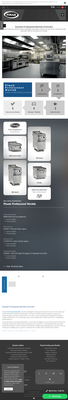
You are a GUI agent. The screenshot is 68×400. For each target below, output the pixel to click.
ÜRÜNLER (2, 25)
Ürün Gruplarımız (51, 361)
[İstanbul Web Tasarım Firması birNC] (34, 398)
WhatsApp (56, 396)
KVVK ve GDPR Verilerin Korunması (13, 380)
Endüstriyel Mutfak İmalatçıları (19, 350)
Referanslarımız (50, 357)
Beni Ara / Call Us (56, 390)
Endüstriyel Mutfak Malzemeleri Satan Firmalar (19, 352)
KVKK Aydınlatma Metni (34, 392)
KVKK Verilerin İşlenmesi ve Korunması (34, 396)
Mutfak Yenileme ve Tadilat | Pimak (19, 359)
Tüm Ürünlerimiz (14, 266)
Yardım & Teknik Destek (39, 192)
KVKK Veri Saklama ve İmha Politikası (34, 394)
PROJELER (4, 284)
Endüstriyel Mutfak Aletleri (19, 354)
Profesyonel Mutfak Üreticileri (18, 357)
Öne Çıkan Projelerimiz (50, 359)
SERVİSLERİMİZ (39, 190)
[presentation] (11, 284)
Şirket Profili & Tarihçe (50, 348)
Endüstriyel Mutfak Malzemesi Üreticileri (19, 348)
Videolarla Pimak (51, 354)
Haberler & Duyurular (51, 352)
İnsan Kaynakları (51, 350)
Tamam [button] (8, 389)
